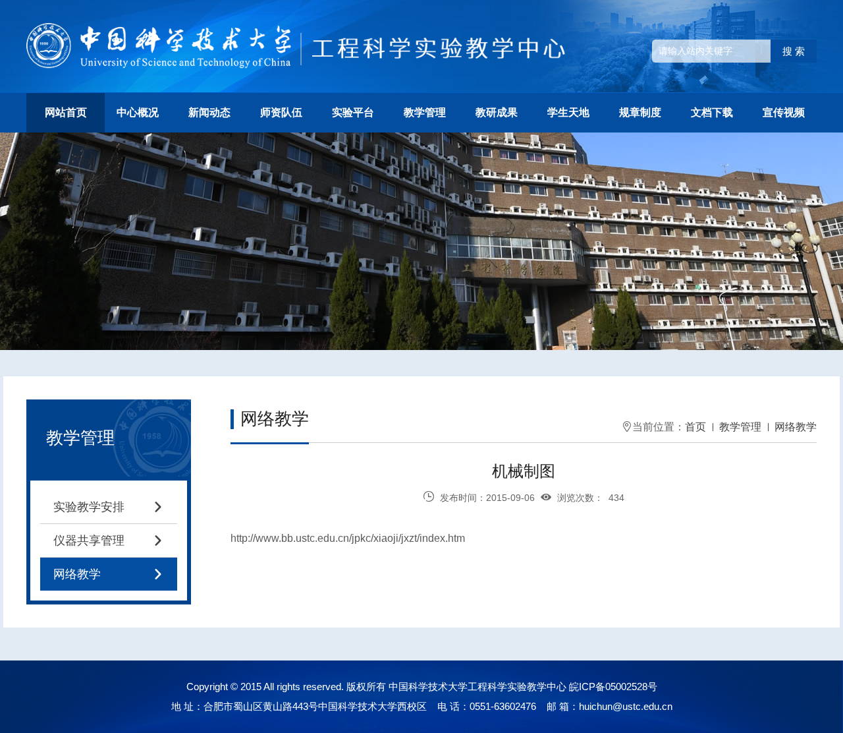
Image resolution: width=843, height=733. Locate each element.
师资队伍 (281, 112)
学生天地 (568, 112)
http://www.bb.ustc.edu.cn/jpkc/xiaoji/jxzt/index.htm (348, 538)
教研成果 (497, 112)
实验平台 (353, 112)
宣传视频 (784, 112)
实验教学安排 (108, 506)
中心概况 (138, 112)
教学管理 (425, 112)
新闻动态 (209, 112)
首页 (695, 426)
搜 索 (793, 51)
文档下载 (712, 112)
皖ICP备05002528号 (613, 686)
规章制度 (640, 112)
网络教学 (108, 574)
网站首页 (66, 112)
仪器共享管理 (108, 540)
